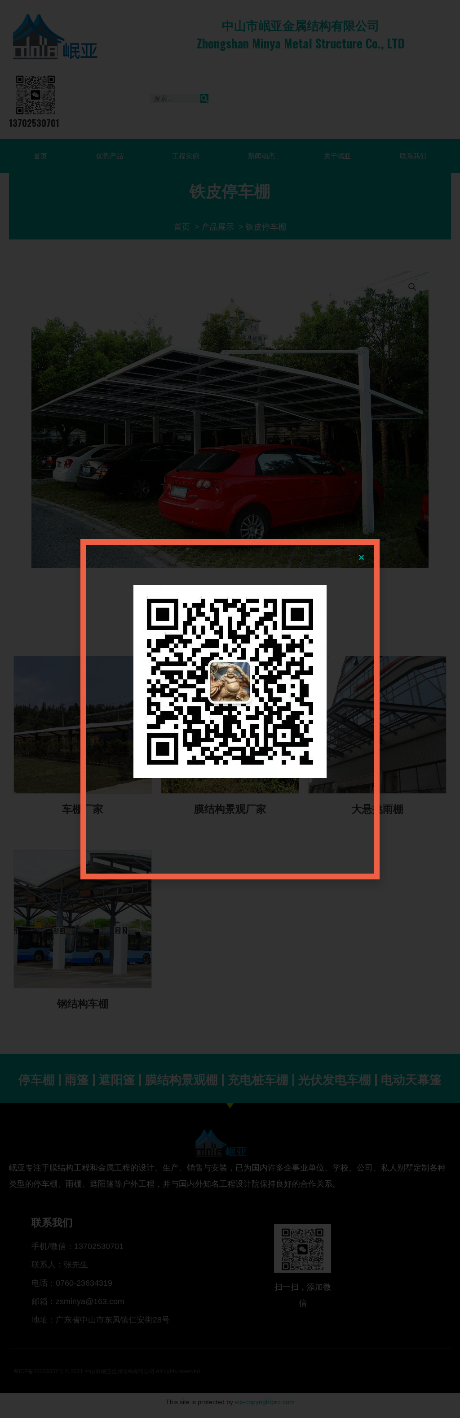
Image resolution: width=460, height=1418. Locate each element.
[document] (230, 709)
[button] (361, 557)
